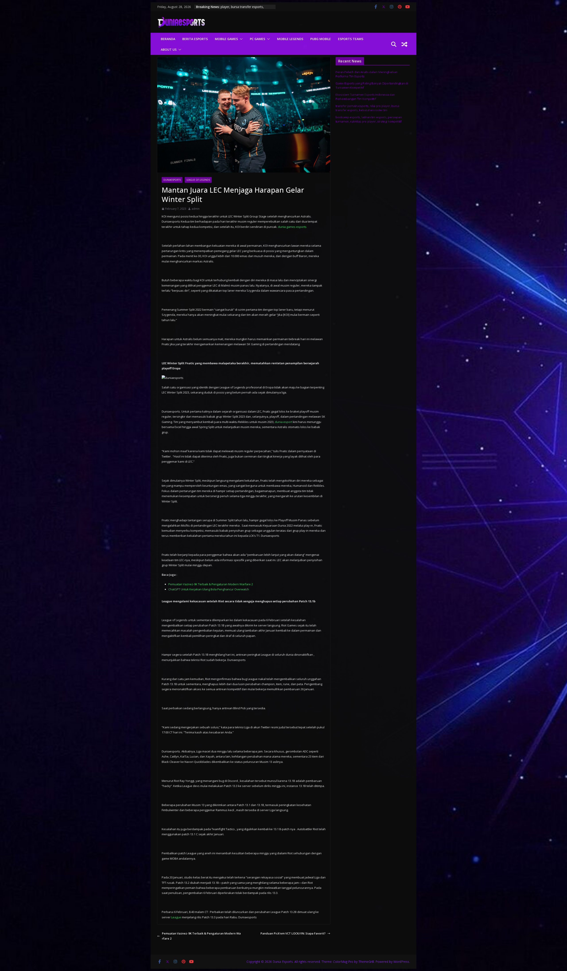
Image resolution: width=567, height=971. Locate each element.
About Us (169, 49)
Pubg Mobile (320, 39)
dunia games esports (292, 227)
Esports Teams (350, 39)
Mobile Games (226, 39)
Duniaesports (172, 179)
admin (196, 209)
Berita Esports (195, 39)
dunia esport (283, 422)
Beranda (168, 39)
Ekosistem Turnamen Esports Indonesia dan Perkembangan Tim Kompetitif (365, 97)
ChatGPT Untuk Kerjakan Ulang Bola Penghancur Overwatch (208, 589)
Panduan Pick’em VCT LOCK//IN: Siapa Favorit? (293, 933)
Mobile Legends (290, 39)
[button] (240, 39)
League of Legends (198, 179)
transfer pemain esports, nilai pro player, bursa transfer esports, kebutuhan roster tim (367, 108)
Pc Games (257, 39)
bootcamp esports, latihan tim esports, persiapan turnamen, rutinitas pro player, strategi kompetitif (369, 119)
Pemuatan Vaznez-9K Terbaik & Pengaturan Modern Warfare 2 (210, 584)
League (176, 917)
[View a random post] (404, 44)
